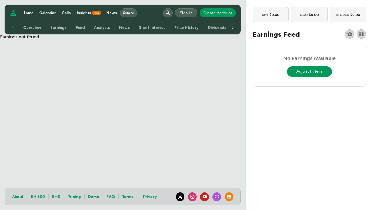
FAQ (110, 196)
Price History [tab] (186, 27)
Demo (93, 196)
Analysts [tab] (102, 27)
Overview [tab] (32, 27)
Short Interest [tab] (152, 27)
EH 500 (38, 196)
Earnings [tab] (58, 27)
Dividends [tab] (217, 27)
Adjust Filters (309, 71)
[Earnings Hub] (12, 13)
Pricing (74, 196)
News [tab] (124, 27)
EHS (56, 196)
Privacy (150, 196)
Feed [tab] (80, 27)
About (18, 196)
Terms (127, 196)
